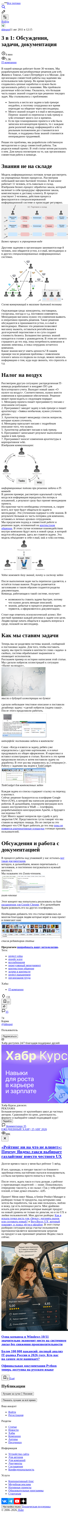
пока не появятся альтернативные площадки (32, 827)
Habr (20, 1510)
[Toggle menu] (2, 4)
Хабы (11, 1433)
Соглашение (15, 1466)
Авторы (13, 1439)
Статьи (12, 1426)
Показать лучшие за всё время (19, 1400)
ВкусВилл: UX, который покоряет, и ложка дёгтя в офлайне (30, 1223)
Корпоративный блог (21, 1481)
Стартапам (14, 1493)
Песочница (15, 1442)
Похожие (27, 1394)
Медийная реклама (19, 1484)
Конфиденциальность (21, 1469)
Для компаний (16, 1460)
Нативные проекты (19, 1487)
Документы (15, 1463)
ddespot (5, 29)
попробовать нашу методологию (37, 947)
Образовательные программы (26, 1490)
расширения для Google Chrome (20, 904)
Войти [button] (5, 21)
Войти (12, 1412)
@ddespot (7, 1024)
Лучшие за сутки (11, 1394)
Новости (13, 1429)
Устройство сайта (18, 1454)
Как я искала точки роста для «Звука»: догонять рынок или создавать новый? (31, 1218)
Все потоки (14, 3)
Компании (14, 1436)
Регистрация (15, 1415)
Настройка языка (12, 1506)
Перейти (7, 1121)
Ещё (12, 1378)
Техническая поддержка (36, 1506)
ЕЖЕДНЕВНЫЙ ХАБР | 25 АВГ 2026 (24, 1129)
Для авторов (15, 1457)
